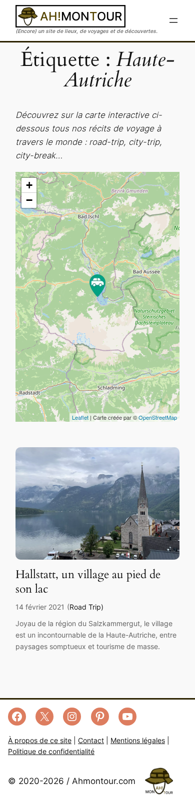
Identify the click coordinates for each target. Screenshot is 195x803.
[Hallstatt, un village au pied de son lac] (98, 557)
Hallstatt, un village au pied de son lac (88, 582)
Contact (91, 740)
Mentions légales (137, 740)
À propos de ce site (40, 740)
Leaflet (80, 417)
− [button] (29, 200)
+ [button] (29, 185)
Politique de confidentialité (51, 751)
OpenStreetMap (157, 417)
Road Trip (85, 607)
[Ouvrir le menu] (174, 20)
